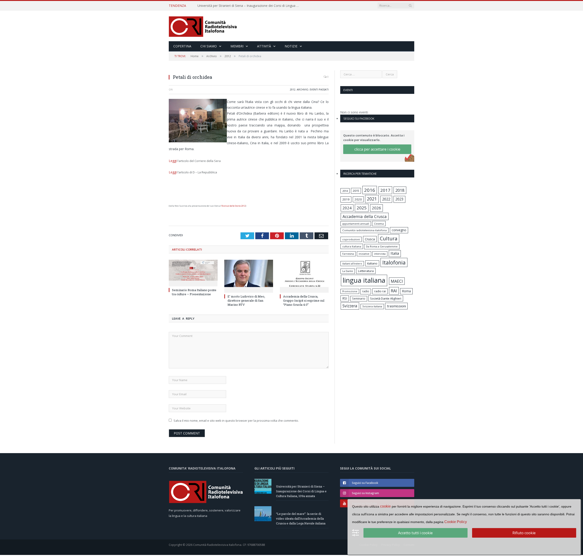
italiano (372, 263)
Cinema (379, 223)
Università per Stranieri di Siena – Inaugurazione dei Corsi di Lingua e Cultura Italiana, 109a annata (301, 490)
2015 (356, 191)
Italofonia (394, 262)
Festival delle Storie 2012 (233, 204)
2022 (386, 199)
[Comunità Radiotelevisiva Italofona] (203, 26)
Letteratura (366, 271)
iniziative (364, 253)
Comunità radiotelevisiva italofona (364, 230)
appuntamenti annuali (355, 223)
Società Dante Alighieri (385, 298)
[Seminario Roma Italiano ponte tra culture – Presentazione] (193, 271)
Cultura (388, 238)
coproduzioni (351, 239)
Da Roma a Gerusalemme (382, 246)
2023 (399, 199)
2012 (292, 89)
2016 (369, 190)
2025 (362, 208)
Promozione (349, 291)
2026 (376, 207)
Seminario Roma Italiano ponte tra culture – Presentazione (194, 291)
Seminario (358, 298)
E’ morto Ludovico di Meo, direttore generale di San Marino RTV (246, 299)
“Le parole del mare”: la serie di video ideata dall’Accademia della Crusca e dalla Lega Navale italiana (249, 6)
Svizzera (350, 305)
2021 (372, 199)
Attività (264, 46)
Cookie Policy (455, 522)
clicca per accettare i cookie (377, 149)
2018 (399, 190)
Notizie (291, 46)
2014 (345, 191)
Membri (236, 46)
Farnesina (348, 253)
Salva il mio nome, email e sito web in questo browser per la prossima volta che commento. (236, 420)
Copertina (182, 46)
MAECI (397, 281)
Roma (406, 291)
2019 (346, 199)
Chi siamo (208, 46)
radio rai (380, 291)
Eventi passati (319, 89)
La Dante (347, 271)
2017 (385, 190)
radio (365, 291)
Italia (395, 253)
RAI (394, 290)
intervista (380, 253)
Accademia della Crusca (365, 216)
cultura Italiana (351, 246)
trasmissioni (396, 306)
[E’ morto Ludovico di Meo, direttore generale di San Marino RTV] (248, 275)
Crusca (370, 239)
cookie (385, 506)
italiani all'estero (352, 263)
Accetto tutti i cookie (415, 532)
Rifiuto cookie (524, 532)
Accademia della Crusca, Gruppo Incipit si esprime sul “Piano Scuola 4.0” (303, 299)
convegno (399, 230)
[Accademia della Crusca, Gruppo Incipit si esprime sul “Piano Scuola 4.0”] (304, 275)
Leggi (172, 161)
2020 (358, 199)
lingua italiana (364, 280)
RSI (344, 298)
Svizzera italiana (372, 306)
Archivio (302, 89)
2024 (347, 207)
